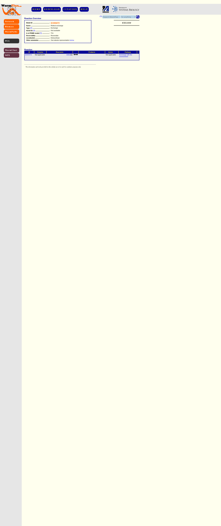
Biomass (9, 27)
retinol (68, 55)
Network (9, 21)
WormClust (11, 50)
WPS (7, 55)
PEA (7, 41)
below (72, 40)
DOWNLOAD (52, 9)
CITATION (70, 9)
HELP (84, 9)
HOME (36, 9)
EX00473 (28, 55)
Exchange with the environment (125, 56)
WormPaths (11, 32)
